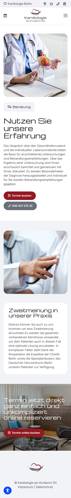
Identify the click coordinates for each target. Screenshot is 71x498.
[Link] (5, 15)
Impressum (25, 487)
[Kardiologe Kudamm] (35, 15)
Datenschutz (44, 487)
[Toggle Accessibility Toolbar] (7, 490)
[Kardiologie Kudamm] (36, 468)
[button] (65, 16)
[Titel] (45, 4)
